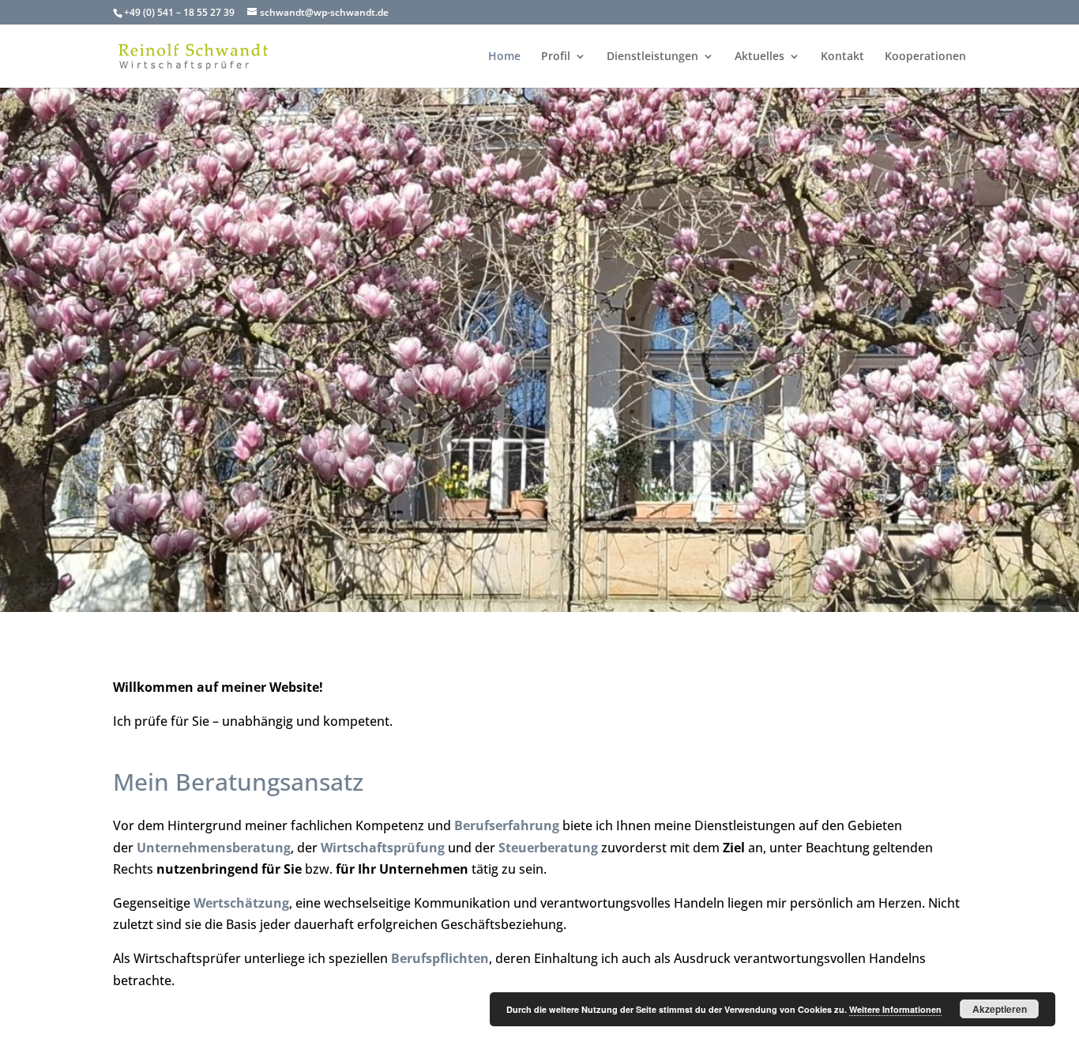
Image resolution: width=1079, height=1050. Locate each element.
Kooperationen (925, 57)
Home (504, 57)
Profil (555, 57)
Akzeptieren (999, 1009)
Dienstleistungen (652, 57)
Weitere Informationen (895, 1009)
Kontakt (842, 57)
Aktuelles (759, 57)
